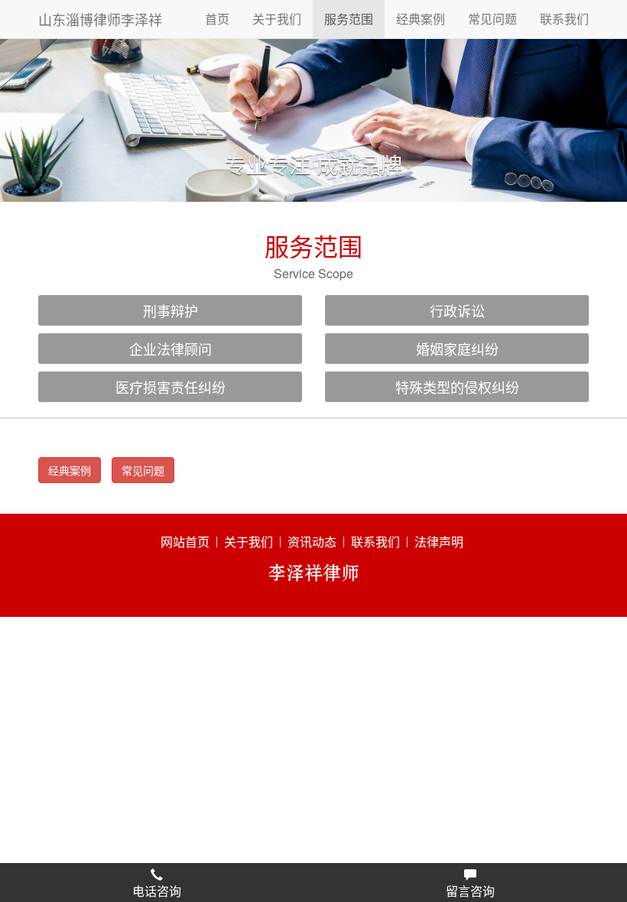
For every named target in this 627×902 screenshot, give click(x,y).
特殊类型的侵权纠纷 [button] (457, 387)
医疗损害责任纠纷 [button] (170, 387)
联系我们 (564, 19)
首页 (217, 19)
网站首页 (185, 541)
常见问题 (492, 19)
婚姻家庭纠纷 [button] (457, 349)
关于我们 (276, 19)
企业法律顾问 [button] (170, 349)
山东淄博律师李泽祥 (100, 19)
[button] (156, 883)
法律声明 (438, 541)
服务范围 (348, 19)
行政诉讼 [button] (457, 310)
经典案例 (420, 19)
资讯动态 (312, 541)
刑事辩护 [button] (170, 310)
